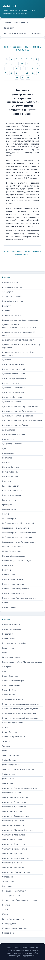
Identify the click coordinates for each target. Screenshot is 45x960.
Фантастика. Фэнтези (12, 863)
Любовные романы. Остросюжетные (19, 532)
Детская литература (11, 402)
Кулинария (7, 504)
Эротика (6, 905)
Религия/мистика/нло (12, 657)
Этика (5, 909)
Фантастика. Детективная (14, 807)
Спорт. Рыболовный (11, 685)
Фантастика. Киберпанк (13, 821)
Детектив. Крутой (10, 383)
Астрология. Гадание (11, 296)
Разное (5, 652)
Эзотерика (7, 886)
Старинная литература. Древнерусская (20, 709)
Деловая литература (11, 315)
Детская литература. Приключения (18, 416)
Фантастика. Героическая (14, 802)
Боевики (6, 310)
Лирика (5, 514)
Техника (6, 741)
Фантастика (7, 783)
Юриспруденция (9, 923)
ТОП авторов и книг (13, 47)
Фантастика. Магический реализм (17, 830)
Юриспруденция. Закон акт (14, 928)
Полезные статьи (10, 282)
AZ (28, 77)
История (6, 462)
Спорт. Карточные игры (13, 680)
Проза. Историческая (12, 624)
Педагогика (7, 565)
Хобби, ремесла (9, 881)
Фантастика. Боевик (11, 793)
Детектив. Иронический (13, 364)
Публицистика (8, 638)
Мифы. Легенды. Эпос (12, 551)
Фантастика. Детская (12, 811)
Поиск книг (8, 28)
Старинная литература (12, 699)
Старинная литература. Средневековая (20, 718)
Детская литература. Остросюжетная (19, 411)
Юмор (5, 914)
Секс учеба (7, 666)
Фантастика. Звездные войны (15, 816)
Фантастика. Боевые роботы (15, 797)
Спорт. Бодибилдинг (11, 676)
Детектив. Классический (13, 374)
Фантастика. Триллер (12, 853)
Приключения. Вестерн (12, 579)
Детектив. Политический (13, 388)
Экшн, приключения (11, 895)
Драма (5, 448)
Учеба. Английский (10, 755)
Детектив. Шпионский (12, 397)
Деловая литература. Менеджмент (18, 340)
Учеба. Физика (8, 774)
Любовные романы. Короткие (15, 528)
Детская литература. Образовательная (20, 406)
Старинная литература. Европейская (19, 713)
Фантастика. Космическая (14, 825)
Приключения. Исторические (15, 588)
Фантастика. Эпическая (13, 867)
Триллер (6, 746)
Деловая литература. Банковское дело (20, 320)
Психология (7, 634)
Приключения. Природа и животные (19, 598)
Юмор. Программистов (13, 919)
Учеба (4, 751)
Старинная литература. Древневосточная (21, 704)
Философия (7, 877)
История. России (10, 476)
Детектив (6, 360)
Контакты (36, 33)
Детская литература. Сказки (15, 425)
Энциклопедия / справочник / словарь (19, 900)
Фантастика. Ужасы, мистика (15, 858)
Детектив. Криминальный (14, 378)
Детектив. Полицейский (13, 392)
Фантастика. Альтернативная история (19, 788)
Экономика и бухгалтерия (14, 891)
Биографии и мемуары (12, 301)
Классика (6, 481)
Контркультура (9, 500)
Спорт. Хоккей (8, 694)
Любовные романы (10, 518)
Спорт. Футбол (9, 690)
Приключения (8, 574)
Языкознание (8, 933)
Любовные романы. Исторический (18, 523)
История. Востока (10, 467)
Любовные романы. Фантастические (19, 542)
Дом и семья (8, 439)
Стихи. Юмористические (13, 736)
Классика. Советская (12, 490)
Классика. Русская (10, 486)
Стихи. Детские (9, 732)
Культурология (9, 509)
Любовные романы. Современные (17, 537)
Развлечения (8, 648)
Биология (6, 306)
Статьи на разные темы (13, 723)
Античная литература (12, 287)
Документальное (10, 430)
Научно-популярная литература (16, 560)
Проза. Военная (9, 607)
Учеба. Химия (8, 779)
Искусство (7, 458)
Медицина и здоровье (12, 546)
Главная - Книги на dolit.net (15, 23)
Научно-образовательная (13, 556)
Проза (5, 603)
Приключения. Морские (13, 593)
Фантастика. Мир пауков (13, 835)
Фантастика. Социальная (13, 844)
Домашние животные (12, 444)
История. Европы (10, 472)
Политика (6, 570)
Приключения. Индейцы (13, 584)
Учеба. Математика (11, 765)
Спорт (5, 671)
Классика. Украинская (12, 495)
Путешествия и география (14, 643)
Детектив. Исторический (13, 369)
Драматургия (8, 453)
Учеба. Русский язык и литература (18, 769)
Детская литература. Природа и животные (22, 420)
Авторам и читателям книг (15, 33)
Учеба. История (9, 760)
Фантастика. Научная (12, 839)
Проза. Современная (11, 629)
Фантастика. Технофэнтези (14, 849)
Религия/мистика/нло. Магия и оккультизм (22, 662)
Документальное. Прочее (13, 434)
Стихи (5, 727)
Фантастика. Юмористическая (16, 872)
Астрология (7, 292)
